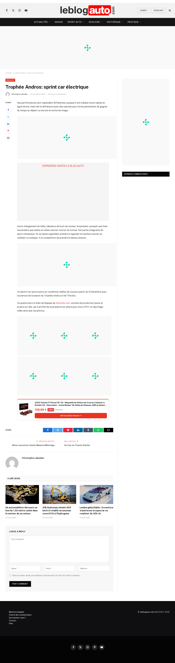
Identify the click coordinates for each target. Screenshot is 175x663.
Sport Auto (75, 22)
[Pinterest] (8, 131)
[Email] (8, 137)
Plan (11, 623)
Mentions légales (16, 612)
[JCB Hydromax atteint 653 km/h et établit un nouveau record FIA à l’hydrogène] (59, 494)
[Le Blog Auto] (87, 10)
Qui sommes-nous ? (17, 618)
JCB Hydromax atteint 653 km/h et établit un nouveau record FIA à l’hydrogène (57, 510)
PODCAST (159, 10)
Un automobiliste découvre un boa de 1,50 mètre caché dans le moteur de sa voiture (21, 510)
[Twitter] (8, 117)
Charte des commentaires (20, 615)
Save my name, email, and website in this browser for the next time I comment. (46, 575)
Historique (113, 22)
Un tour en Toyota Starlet (77, 445)
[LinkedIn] (8, 124)
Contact (12, 621)
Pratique (133, 22)
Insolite (10, 80)
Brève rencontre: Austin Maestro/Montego (33, 445)
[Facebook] (8, 110)
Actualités (41, 22)
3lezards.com (63, 303)
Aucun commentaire (58, 94)
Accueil (8, 73)
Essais (59, 22)
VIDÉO (143, 10)
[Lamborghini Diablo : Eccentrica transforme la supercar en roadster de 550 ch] (96, 494)
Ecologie (94, 22)
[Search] (169, 10)
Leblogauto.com (147, 612)
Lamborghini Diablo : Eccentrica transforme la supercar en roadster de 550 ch (96, 510)
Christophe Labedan (19, 94)
